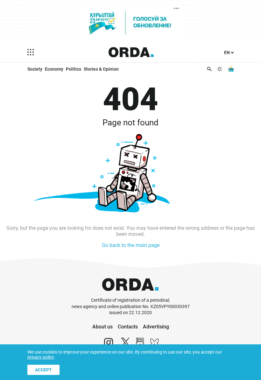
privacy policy (40, 357)
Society (34, 69)
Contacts (128, 327)
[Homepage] (131, 52)
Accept (43, 369)
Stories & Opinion (101, 69)
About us (102, 327)
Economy (54, 69)
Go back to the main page (130, 245)
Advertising (156, 327)
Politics (73, 69)
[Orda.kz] (130, 294)
